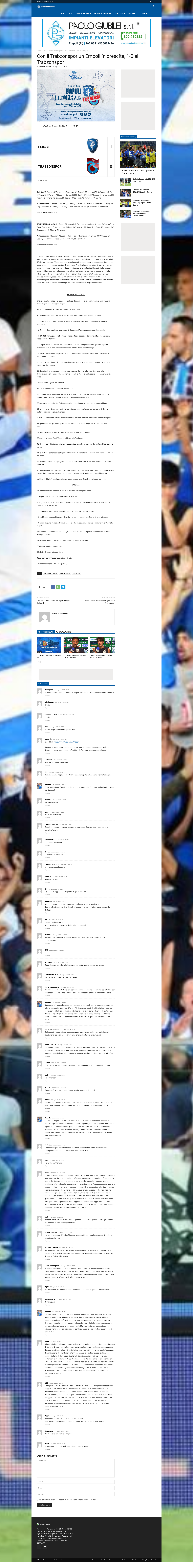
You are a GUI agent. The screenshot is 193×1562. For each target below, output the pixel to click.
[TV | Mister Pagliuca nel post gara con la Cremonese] (76, 645)
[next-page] (41, 662)
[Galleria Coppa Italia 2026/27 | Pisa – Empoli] (125, 182)
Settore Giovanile (83, 13)
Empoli (70, 13)
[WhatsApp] (58, 587)
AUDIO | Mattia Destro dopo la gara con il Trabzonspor (100, 602)
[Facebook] (150, 1)
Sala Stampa (120, 13)
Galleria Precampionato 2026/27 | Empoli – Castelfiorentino (141, 213)
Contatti (145, 13)
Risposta (47, 695)
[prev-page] (38, 662)
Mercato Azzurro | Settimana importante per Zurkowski (53, 602)
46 (66, 66)
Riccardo (48, 739)
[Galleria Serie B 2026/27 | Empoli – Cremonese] (138, 154)
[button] (153, 7)
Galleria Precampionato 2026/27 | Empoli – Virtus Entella (142, 203)
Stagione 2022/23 (65, 573)
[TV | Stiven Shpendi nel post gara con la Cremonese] (102, 645)
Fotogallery (133, 13)
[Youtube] (154, 1)
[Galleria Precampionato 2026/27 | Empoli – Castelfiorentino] (125, 214)
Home (62, 13)
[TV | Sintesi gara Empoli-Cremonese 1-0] (49, 645)
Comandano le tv (51, 975)
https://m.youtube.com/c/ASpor (66, 742)
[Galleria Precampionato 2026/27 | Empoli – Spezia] (125, 192)
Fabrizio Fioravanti (45, 66)
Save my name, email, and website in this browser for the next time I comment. (68, 1500)
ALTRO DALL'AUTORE (63, 632)
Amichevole (47, 573)
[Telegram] (63, 587)
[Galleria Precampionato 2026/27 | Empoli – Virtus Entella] (125, 203)
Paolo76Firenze (51, 864)
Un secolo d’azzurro (102, 13)
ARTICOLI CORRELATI (45, 632)
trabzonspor (76, 573)
